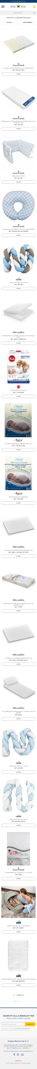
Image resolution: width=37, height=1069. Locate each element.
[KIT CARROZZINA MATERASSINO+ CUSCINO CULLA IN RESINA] (18, 687)
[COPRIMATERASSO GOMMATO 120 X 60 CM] (18, 848)
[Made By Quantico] (18, 1060)
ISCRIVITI (30, 1024)
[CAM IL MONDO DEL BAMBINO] (18, 922)
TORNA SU (20, 995)
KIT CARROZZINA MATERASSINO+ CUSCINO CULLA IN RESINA (18, 712)
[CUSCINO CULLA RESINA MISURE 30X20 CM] (18, 634)
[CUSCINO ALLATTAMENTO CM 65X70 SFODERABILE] (18, 205)
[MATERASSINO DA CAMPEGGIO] (18, 473)
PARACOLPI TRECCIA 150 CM (18, 766)
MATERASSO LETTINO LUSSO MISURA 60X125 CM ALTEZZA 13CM (18, 604)
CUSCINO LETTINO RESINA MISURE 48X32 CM (18, 550)
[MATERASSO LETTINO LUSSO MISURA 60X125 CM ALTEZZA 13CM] (18, 579)
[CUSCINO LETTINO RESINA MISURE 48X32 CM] (18, 526)
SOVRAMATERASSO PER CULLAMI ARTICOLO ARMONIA (18, 979)
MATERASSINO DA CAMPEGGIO (18, 497)
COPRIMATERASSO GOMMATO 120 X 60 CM (18, 872)
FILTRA (9, 22)
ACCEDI (18, 74)
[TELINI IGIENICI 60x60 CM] (18, 366)
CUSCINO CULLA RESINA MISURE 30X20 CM (18, 658)
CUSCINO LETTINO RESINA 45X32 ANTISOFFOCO (18, 68)
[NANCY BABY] (18, 440)
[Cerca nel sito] (34, 13)
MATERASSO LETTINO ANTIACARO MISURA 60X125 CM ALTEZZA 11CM (18, 122)
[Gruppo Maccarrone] (18, 6)
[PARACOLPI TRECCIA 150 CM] (18, 742)
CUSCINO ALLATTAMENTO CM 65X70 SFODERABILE (18, 229)
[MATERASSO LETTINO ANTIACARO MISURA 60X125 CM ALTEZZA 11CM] (18, 97)
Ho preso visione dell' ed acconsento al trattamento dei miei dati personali (15, 1029)
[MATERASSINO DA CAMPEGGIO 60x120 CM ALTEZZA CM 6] (18, 312)
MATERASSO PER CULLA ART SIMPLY (18, 926)
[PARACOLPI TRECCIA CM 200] (18, 258)
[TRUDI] (18, 386)
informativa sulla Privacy (22, 1028)
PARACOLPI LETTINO (18, 176)
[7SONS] (18, 278)
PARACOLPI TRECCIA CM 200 (18, 282)
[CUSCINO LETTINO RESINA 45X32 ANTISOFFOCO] (18, 44)
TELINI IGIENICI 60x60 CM (18, 390)
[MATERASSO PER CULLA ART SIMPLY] (18, 902)
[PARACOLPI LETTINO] (18, 152)
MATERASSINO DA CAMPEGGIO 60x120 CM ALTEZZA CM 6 (18, 336)
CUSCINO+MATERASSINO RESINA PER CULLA (18, 443)
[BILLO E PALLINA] (18, 332)
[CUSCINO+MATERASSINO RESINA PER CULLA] (18, 420)
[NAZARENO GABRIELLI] (18, 64)
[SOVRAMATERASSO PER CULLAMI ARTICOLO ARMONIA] (18, 955)
